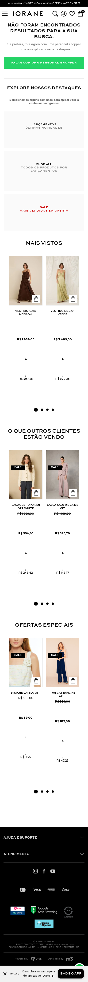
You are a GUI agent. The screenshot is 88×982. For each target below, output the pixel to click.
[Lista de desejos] (72, 13)
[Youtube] (53, 871)
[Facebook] (44, 871)
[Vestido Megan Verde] (62, 280)
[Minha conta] (63, 13)
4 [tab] (53, 410)
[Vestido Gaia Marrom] (25, 280)
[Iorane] (28, 16)
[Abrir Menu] (5, 13)
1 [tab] (36, 410)
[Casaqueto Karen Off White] (25, 474)
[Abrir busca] (55, 13)
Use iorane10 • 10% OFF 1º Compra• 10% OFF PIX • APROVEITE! (43, 3)
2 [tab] (42, 410)
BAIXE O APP (70, 973)
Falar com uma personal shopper (44, 62)
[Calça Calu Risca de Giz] (62, 474)
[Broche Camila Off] (25, 662)
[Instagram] (35, 871)
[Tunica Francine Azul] (62, 662)
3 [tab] (47, 410)
